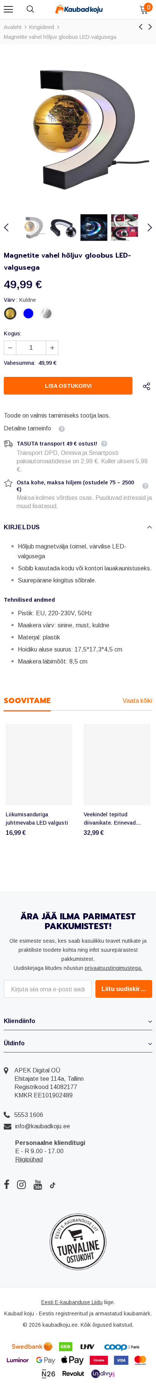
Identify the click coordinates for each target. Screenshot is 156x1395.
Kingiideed (41, 27)
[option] (78, 128)
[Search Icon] (38, 9)
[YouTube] (37, 1184)
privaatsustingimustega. (113, 968)
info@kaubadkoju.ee (42, 1126)
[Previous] (10, 227)
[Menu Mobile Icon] (8, 9)
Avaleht (13, 27)
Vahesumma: (20, 363)
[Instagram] (21, 1184)
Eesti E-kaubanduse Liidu (72, 1302)
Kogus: (13, 333)
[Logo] (79, 9)
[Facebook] (6, 1184)
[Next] (145, 227)
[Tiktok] (53, 1184)
